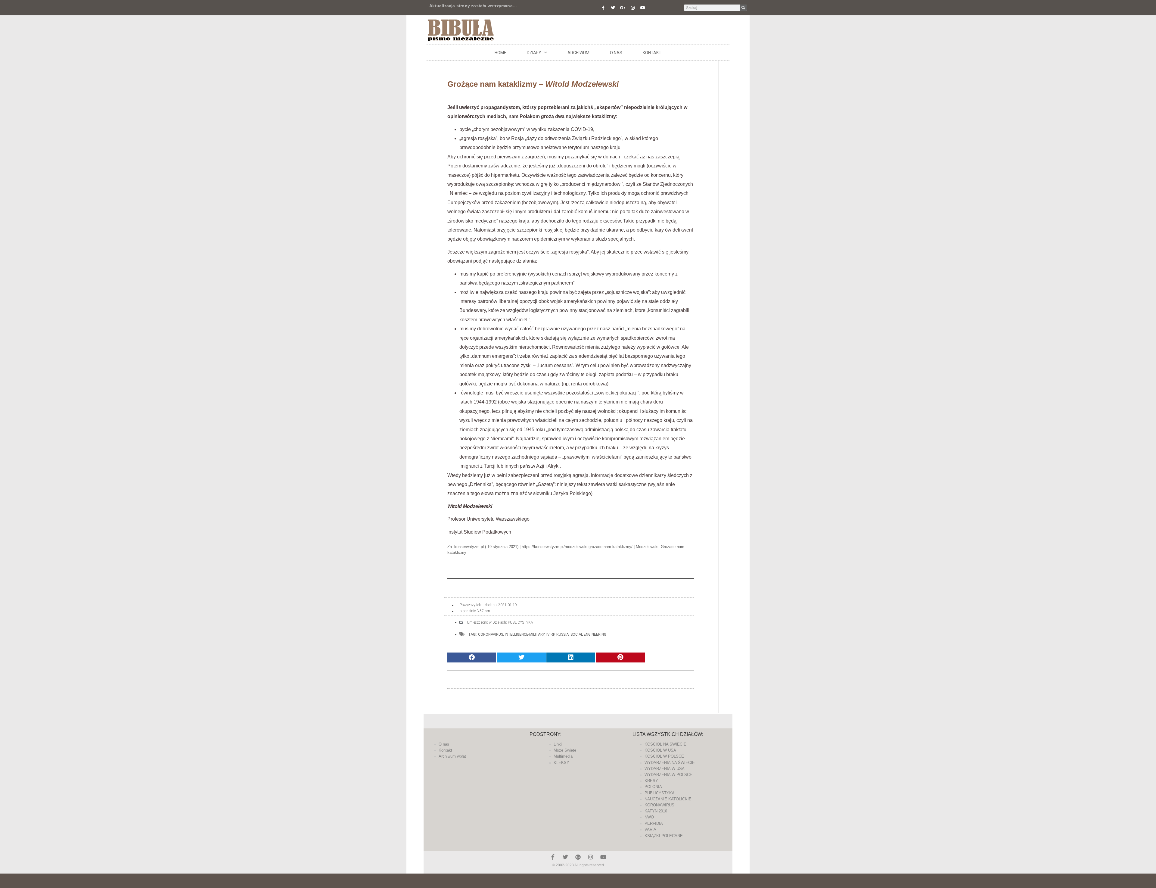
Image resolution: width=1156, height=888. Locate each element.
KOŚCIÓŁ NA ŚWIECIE (665, 744)
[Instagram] (633, 8)
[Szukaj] (743, 8)
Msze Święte (565, 750)
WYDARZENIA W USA (665, 768)
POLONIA (653, 786)
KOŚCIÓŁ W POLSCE (664, 756)
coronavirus (490, 634)
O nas (616, 52)
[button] (471, 657)
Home (500, 52)
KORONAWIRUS (659, 805)
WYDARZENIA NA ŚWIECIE (670, 762)
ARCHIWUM (578, 52)
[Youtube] (643, 8)
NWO (649, 817)
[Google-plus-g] (623, 8)
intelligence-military (525, 634)
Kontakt (652, 52)
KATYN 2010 (656, 811)
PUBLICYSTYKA (520, 622)
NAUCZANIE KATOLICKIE (668, 799)
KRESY (651, 780)
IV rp (550, 634)
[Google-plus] (578, 857)
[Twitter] (613, 8)
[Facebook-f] (603, 8)
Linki (558, 744)
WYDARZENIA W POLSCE (668, 774)
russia (562, 634)
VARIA (650, 829)
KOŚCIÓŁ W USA (660, 750)
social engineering (588, 634)
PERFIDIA (654, 823)
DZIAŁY (534, 52)
